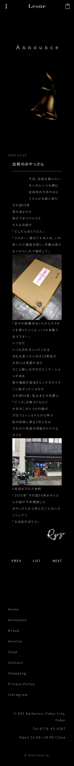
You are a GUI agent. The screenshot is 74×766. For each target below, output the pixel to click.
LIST (37, 561)
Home (13, 609)
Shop (13, 652)
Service (15, 641)
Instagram (18, 695)
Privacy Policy (21, 684)
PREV (16, 561)
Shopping (17, 673)
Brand (14, 630)
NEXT (57, 561)
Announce (17, 620)
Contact (15, 663)
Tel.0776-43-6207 (49, 729)
